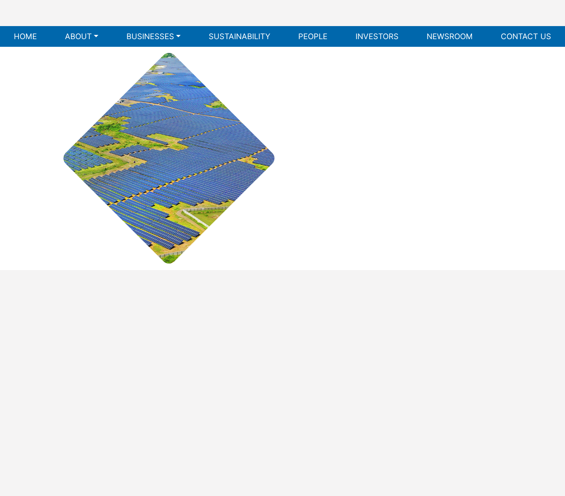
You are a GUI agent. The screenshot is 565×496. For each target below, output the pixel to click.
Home (25, 36)
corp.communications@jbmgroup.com (122, 399)
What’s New (263, 359)
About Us (263, 317)
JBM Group (110, 462)
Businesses (150, 36)
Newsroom (450, 36)
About (78, 36)
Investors (377, 36)
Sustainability (239, 36)
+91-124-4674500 (93, 387)
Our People (263, 400)
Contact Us (526, 36)
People (312, 36)
